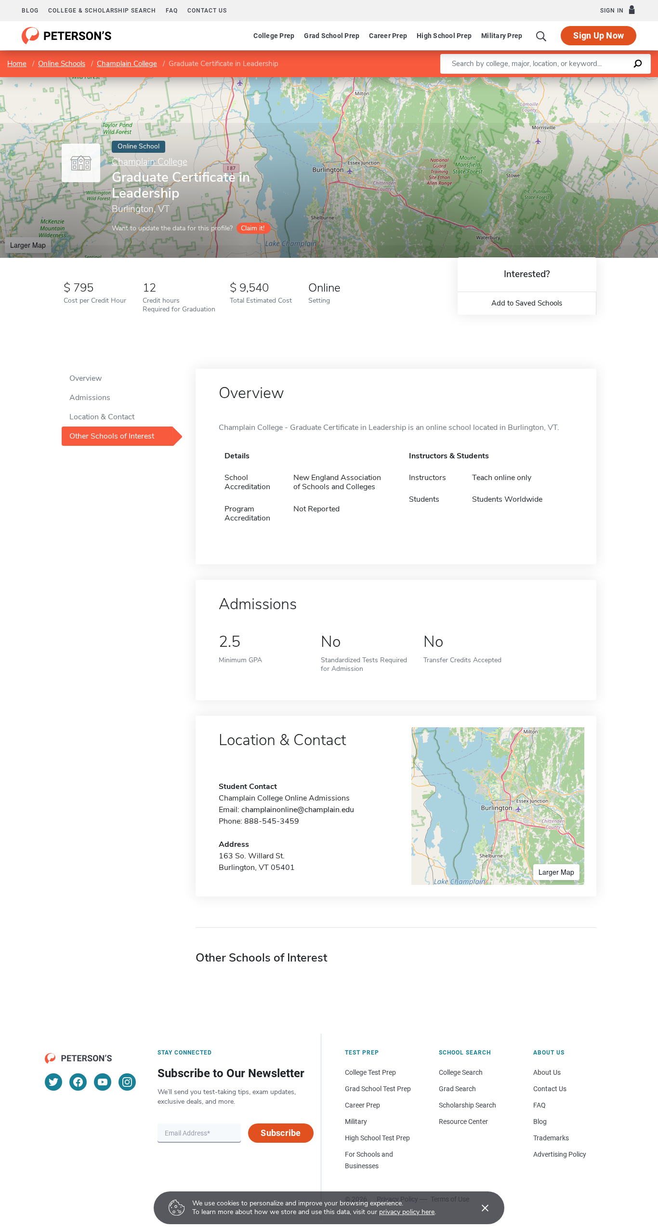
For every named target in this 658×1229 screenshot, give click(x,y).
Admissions (89, 397)
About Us (547, 1072)
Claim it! (252, 228)
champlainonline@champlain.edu (297, 809)
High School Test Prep (377, 1138)
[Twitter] (53, 1082)
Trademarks (551, 1138)
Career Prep (388, 36)
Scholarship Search (467, 1105)
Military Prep (501, 36)
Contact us (207, 10)
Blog (30, 10)
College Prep (273, 36)
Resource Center (463, 1121)
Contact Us (549, 1089)
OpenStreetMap (593, 81)
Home (16, 63)
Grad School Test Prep (378, 1089)
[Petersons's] (67, 35)
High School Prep (444, 36)
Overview (85, 378)
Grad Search (457, 1089)
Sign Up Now (598, 35)
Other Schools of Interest (111, 436)
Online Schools (61, 63)
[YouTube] (102, 1082)
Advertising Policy (559, 1154)
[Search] (541, 36)
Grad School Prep (331, 36)
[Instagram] (127, 1082)
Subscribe (281, 1133)
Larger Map (28, 245)
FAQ (172, 10)
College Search (461, 1072)
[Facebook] (78, 1082)
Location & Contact (101, 417)
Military (356, 1121)
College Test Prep (370, 1072)
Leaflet (545, 81)
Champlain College (127, 63)
